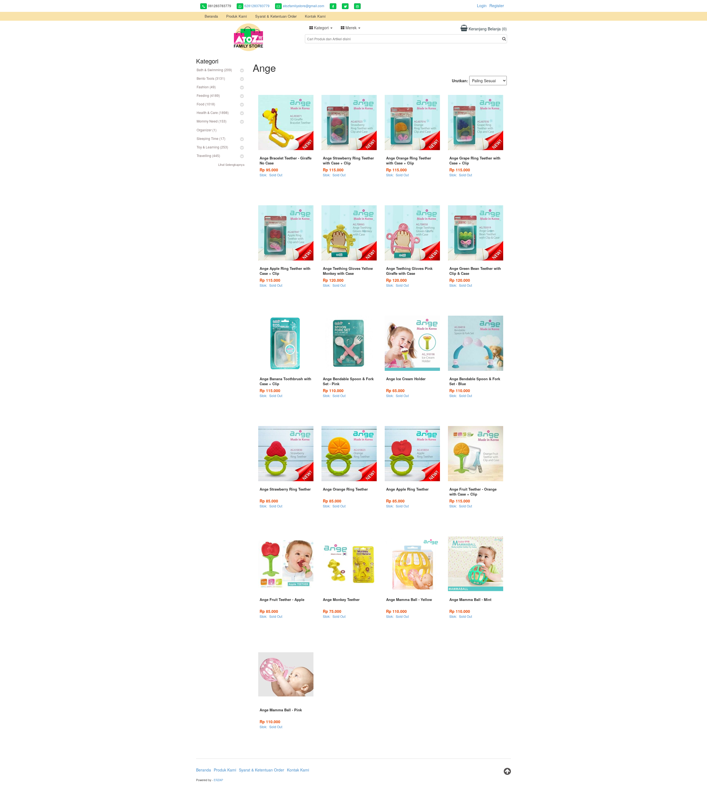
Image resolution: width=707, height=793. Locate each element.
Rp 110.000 (333, 390)
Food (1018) (206, 104)
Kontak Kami (315, 16)
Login (482, 5)
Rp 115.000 (333, 169)
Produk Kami (236, 16)
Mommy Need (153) (211, 121)
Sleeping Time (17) (211, 138)
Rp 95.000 (269, 169)
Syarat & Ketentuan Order (276, 16)
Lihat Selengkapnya (231, 164)
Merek (351, 27)
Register (496, 5)
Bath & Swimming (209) (214, 69)
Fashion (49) (206, 86)
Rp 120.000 (333, 280)
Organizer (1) (207, 129)
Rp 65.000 (395, 390)
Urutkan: (460, 80)
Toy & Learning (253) (212, 147)
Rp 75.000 (332, 611)
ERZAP (218, 780)
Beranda (211, 16)
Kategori (321, 27)
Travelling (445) (208, 155)
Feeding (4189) (208, 95)
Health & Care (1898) (213, 112)
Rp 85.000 (269, 501)
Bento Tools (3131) (211, 78)
